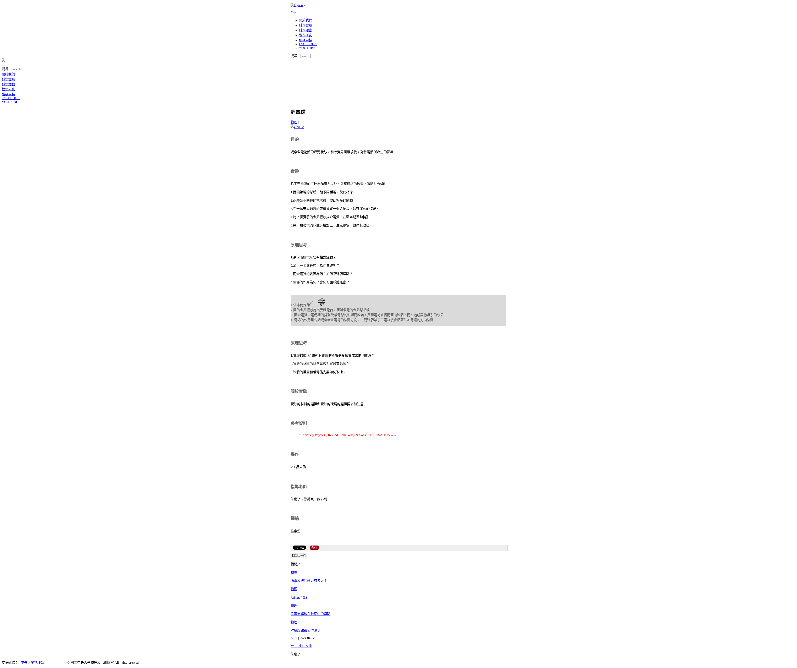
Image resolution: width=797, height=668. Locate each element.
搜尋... (295, 56)
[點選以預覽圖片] (297, 127)
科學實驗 (305, 25)
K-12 (294, 638)
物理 (294, 122)
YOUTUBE (307, 48)
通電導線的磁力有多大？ (309, 580)
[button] (3, 65)
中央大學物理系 (32, 662)
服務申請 (305, 40)
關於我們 (305, 20)
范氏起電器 (299, 597)
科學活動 (305, 30)
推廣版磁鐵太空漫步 (305, 630)
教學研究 (305, 35)
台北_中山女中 (301, 646)
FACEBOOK (308, 44)
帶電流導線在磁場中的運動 (310, 614)
